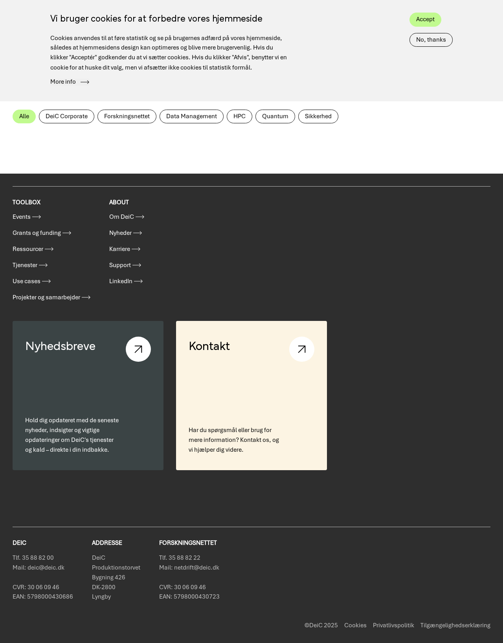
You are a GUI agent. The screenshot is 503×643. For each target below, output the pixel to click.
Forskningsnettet (127, 116)
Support (120, 265)
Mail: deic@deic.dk (38, 568)
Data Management (191, 116)
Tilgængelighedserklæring (455, 625)
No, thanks (431, 40)
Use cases (26, 281)
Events (22, 217)
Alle (24, 116)
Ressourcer (28, 249)
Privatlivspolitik (393, 625)
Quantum (275, 116)
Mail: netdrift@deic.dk (189, 568)
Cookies (355, 625)
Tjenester (25, 265)
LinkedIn (120, 281)
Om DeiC (121, 217)
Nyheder (120, 233)
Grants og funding (37, 233)
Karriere (119, 249)
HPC (239, 116)
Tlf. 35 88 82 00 (33, 558)
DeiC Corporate (67, 116)
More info (63, 82)
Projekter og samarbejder (46, 297)
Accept (425, 19)
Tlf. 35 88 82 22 (179, 558)
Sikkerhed (318, 116)
